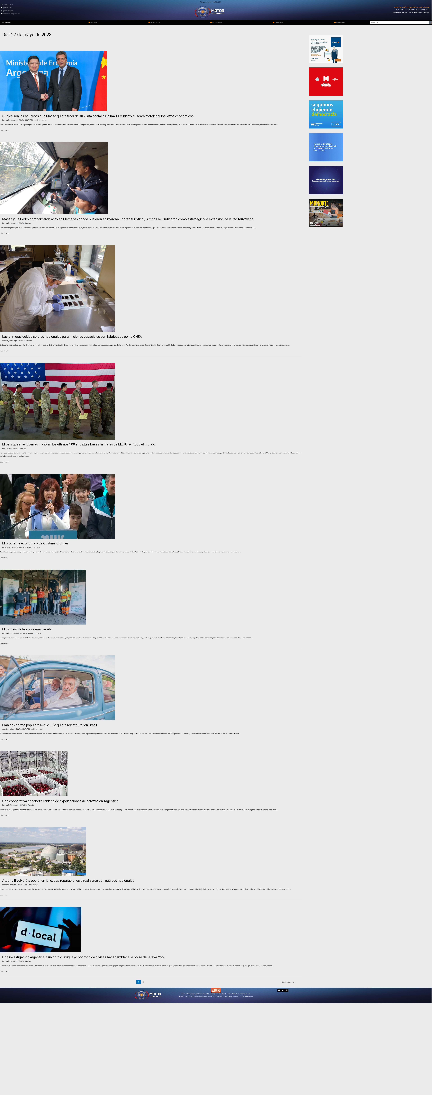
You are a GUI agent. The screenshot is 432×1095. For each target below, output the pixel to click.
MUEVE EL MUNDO (32, 120)
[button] (411, 7)
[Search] (430, 22)
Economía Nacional (9, 120)
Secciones (7, 23)
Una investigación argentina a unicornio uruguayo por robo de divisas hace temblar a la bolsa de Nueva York (83, 957)
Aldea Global (7, 448)
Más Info (31, 633)
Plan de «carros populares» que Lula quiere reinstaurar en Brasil (49, 725)
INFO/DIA (20, 120)
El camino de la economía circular (27, 629)
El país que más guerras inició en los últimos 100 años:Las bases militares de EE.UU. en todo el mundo (78, 444)
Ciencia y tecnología (9, 341)
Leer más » (4, 130)
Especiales (6, 547)
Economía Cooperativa (10, 633)
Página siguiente (288, 982)
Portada (43, 120)
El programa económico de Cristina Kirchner (35, 543)
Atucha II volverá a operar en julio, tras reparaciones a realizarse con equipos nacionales (68, 881)
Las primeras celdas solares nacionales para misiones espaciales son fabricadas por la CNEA (72, 336)
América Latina (8, 729)
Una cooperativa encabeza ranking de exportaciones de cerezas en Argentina (60, 801)
